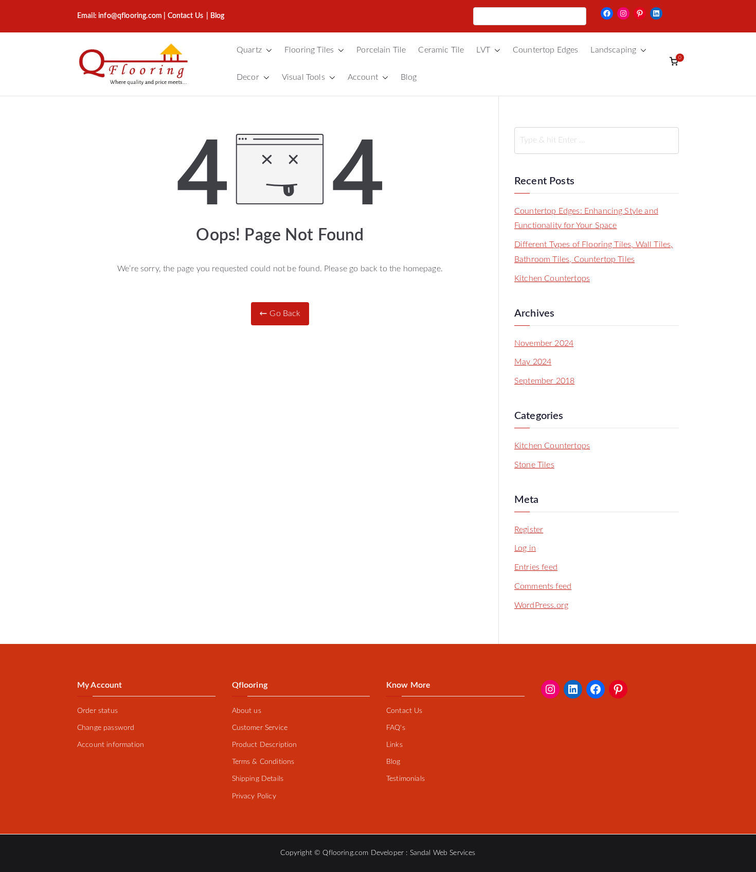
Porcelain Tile (381, 50)
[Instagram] (623, 13)
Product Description (264, 744)
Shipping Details (258, 778)
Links (394, 744)
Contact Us (186, 16)
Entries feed (535, 567)
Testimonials (405, 778)
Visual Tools (303, 77)
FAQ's (395, 727)
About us (246, 710)
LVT (483, 50)
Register (528, 530)
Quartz (249, 50)
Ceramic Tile (441, 50)
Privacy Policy (254, 796)
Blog (409, 77)
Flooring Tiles (309, 50)
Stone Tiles (534, 465)
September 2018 (544, 381)
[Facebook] (607, 13)
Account (363, 77)
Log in (525, 548)
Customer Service (260, 727)
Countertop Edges (546, 50)
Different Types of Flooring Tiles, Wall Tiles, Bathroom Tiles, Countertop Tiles (593, 252)
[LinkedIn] (656, 13)
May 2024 (532, 362)
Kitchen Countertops (552, 278)
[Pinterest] (640, 13)
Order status (97, 710)
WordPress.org (541, 605)
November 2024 (543, 343)
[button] (267, 50)
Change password (105, 727)
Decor (248, 77)
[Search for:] (596, 140)
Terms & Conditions (263, 761)
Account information (110, 744)
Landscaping (613, 50)
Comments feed (542, 586)
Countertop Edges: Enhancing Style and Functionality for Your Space (586, 218)
